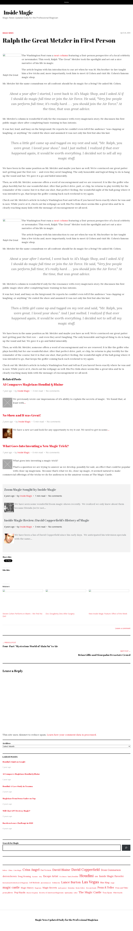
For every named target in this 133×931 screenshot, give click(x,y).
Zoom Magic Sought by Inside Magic (30, 489)
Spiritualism (69, 893)
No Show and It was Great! (22, 415)
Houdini (86, 875)
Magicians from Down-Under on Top (19, 798)
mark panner (62, 888)
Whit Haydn (117, 893)
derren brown (10, 876)
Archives (7, 743)
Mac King (104, 882)
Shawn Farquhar (32, 893)
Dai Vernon (46, 870)
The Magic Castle (90, 892)
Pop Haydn (19, 892)
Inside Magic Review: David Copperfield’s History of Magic (46, 520)
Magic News (8, 33)
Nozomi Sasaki (91, 888)
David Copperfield (85, 869)
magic (113, 883)
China (10, 870)
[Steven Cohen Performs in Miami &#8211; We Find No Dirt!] (23, 600)
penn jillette (8, 892)
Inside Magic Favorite (111, 876)
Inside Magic (18, 12)
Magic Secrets (49, 887)
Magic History (27, 888)
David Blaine (61, 870)
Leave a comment (122, 628)
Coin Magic (17, 870)
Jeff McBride (34, 883)
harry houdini (73, 876)
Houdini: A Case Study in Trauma (18, 786)
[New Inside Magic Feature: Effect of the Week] (109, 600)
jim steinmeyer (46, 883)
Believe (5, 870)
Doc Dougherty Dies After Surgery (60, 613)
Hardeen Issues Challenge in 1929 (18, 823)
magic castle (11, 887)
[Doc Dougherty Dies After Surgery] (66, 600)
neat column (61, 55)
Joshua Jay (56, 883)
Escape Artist (50, 876)
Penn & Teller (105, 887)
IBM (96, 876)
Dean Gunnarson (111, 870)
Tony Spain (107, 893)
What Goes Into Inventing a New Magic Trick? (36, 446)
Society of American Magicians (51, 893)
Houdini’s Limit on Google (14, 762)
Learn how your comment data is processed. (72, 734)
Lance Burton (71, 882)
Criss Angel (31, 870)
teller (76, 893)
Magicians (38, 888)
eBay (40, 876)
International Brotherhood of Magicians (15, 883)
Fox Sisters (63, 876)
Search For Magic (11, 843)
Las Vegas (90, 882)
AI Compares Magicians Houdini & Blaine (33, 384)
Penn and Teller (121, 888)
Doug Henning (24, 876)
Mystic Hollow (80, 888)
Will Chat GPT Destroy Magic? (16, 811)
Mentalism (71, 888)
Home (66, 2)
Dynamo (35, 876)
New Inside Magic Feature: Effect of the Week (108, 613)
